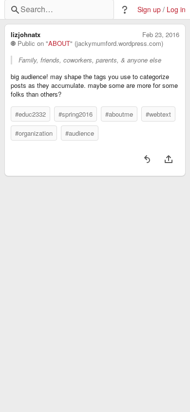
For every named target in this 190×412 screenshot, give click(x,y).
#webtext (158, 114)
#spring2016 (75, 114)
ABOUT (59, 43)
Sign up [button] (149, 9)
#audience (79, 133)
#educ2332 (30, 114)
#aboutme (119, 114)
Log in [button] (176, 9)
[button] (124, 9)
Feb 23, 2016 (160, 34)
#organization (34, 133)
